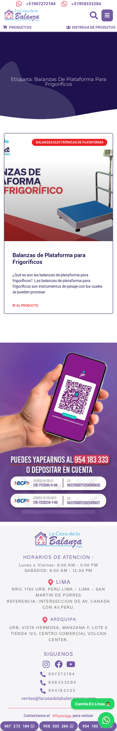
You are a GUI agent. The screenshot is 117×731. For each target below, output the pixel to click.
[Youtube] (70, 664)
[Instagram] (46, 664)
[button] (107, 15)
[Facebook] (58, 664)
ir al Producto (25, 305)
